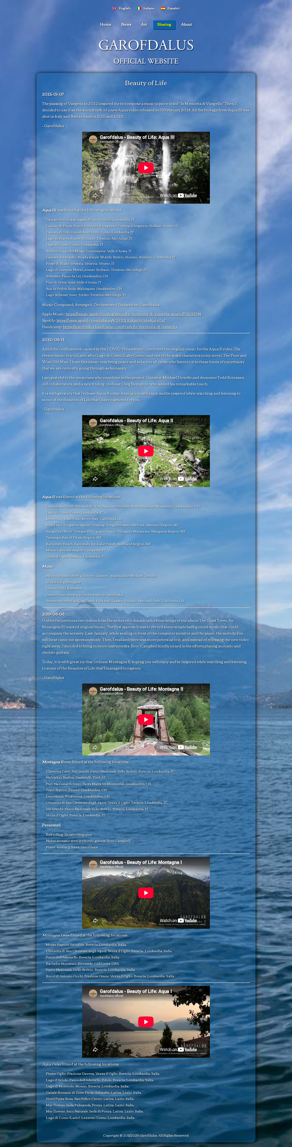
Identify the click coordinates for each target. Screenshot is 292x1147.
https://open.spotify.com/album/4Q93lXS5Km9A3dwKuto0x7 (111, 320)
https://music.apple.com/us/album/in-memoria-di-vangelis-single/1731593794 (133, 313)
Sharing (164, 24)
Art (144, 24)
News (126, 24)
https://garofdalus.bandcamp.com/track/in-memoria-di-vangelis (120, 326)
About (186, 24)
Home (105, 24)
